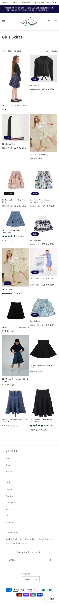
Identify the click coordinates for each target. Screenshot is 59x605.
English (28, 579)
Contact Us (11, 502)
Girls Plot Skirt (35, 240)
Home (8, 458)
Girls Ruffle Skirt (36, 321)
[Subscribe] (50, 560)
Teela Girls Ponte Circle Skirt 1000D (41, 366)
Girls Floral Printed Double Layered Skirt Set (40, 201)
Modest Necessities (32, 600)
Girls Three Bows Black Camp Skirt (15, 327)
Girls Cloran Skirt (8, 144)
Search (9, 471)
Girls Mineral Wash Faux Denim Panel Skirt (14, 231)
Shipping (10, 522)
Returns (9, 509)
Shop (8, 465)
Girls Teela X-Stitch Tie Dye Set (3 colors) (42, 279)
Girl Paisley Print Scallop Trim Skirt (13, 201)
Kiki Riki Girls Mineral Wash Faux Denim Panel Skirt (14, 421)
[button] (3, 21)
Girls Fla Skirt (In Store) (39, 155)
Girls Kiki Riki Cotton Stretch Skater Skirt (41, 421)
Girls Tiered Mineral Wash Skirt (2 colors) (15, 380)
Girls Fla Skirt (7, 289)
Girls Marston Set (36, 85)
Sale (8, 515)
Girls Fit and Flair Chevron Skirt (14, 105)
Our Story (10, 496)
